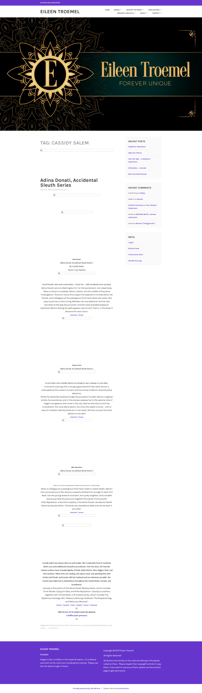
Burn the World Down (137, 174)
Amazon (80, 315)
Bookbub (80, 605)
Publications (154, 10)
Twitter (72, 605)
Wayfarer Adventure (137, 147)
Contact (156, 13)
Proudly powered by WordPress (86, 688)
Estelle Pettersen (135, 205)
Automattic (124, 688)
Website (59, 605)
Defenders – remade (137, 168)
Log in (131, 242)
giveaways (103, 625)
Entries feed (133, 248)
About (143, 13)
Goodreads (73, 315)
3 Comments (53, 628)
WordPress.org (134, 261)
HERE (69, 612)
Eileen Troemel (60, 11)
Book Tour (63, 190)
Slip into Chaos (135, 153)
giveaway (95, 625)
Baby (143, 193)
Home (107, 10)
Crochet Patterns (134, 10)
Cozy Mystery (86, 625)
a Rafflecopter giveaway (76, 616)
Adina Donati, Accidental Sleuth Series (69, 182)
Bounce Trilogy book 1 (145, 223)
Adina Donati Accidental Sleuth (57, 625)
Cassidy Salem (75, 625)
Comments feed (135, 254)
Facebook (66, 605)
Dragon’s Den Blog (125, 13)
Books (117, 10)
